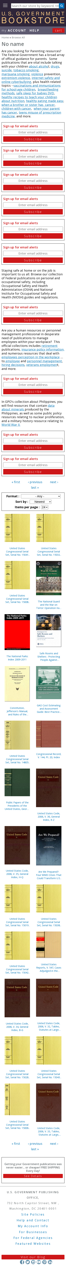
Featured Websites (33, 1243)
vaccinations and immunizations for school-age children (31, 87)
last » (35, 487)
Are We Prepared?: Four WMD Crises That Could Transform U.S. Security (48, 875)
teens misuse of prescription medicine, (31, 114)
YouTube (39, 1262)
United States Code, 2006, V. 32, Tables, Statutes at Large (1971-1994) (48, 1026)
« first (16, 482)
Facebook (22, 1262)
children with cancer (16, 108)
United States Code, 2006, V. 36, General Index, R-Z (48, 816)
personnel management (44, 361)
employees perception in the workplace (31, 357)
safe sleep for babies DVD (35, 93)
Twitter (28, 1262)
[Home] (33, 22)
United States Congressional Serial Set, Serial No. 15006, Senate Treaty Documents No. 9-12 (17, 1125)
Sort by (21, 502)
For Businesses (33, 1232)
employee (12, 361)
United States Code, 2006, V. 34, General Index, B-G (17, 1027)
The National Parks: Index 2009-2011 (17, 658)
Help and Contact (33, 1220)
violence (37, 74)
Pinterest (44, 1262)
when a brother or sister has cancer (28, 105)
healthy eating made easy (44, 101)
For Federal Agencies (33, 1238)
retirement (49, 346)
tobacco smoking (26, 70)
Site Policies (33, 1214)
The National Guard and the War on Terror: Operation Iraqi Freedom (48, 605)
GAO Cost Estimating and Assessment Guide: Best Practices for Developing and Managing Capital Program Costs (49, 708)
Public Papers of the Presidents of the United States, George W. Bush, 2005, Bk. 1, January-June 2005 (17, 806)
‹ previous (35, 482)
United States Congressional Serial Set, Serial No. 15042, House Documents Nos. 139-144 (17, 969)
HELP (34, 30)
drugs (55, 66)
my (14, 30)
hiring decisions (13, 365)
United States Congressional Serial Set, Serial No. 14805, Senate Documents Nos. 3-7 (17, 759)
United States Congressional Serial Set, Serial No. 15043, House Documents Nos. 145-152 (49, 1074)
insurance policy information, (42, 349)
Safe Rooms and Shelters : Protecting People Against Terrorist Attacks (48, 656)
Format (12, 496)
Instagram (33, 1262)
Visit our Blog (33, 1257)
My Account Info (33, 1226)
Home (5, 37)
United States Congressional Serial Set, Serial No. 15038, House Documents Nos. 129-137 (49, 922)
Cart (58, 30)
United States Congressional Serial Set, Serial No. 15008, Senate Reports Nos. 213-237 (17, 599)
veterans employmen (41, 365)
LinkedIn (50, 1262)
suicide (7, 70)
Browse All (18, 37)
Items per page (27, 507)
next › (54, 482)
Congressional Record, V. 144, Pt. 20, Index (48, 755)
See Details (33, 1176)
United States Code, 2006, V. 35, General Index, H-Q (17, 874)
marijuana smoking (16, 74)
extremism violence (16, 78)
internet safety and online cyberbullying (31, 80)
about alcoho (38, 66)
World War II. (11, 425)
